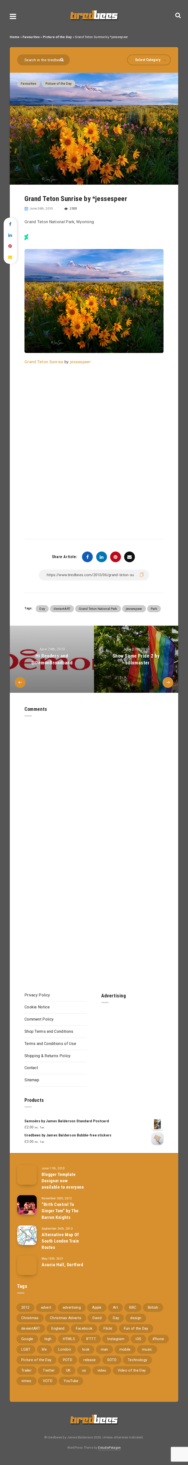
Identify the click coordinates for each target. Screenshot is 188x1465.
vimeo (26, 1381)
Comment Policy (39, 1019)
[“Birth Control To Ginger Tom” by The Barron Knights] (27, 1205)
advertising (72, 1307)
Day (42, 609)
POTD (67, 1360)
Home (14, 37)
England (57, 1328)
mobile (125, 1349)
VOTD (47, 1381)
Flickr (108, 1328)
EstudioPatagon (109, 1447)
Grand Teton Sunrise (43, 361)
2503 (73, 208)
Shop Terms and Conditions (48, 1031)
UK (68, 1370)
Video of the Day (132, 1370)
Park (154, 609)
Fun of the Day (136, 1328)
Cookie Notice (37, 1007)
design (135, 1318)
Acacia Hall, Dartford (62, 1264)
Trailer (26, 1370)
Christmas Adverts (65, 1318)
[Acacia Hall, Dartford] (27, 1265)
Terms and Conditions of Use (50, 1043)
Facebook (84, 1328)
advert (46, 1307)
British (153, 1307)
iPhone (158, 1339)
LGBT (25, 1349)
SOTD (112, 1360)
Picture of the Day (57, 37)
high (48, 1339)
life (44, 1349)
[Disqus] (94, 777)
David (97, 1318)
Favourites (31, 37)
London (64, 1349)
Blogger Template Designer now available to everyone (63, 1181)
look (85, 1349)
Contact (31, 1067)
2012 (25, 1307)
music (147, 1349)
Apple (97, 1307)
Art (115, 1307)
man (104, 1349)
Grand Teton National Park (98, 609)
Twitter (49, 1370)
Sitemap (31, 1080)
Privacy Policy (37, 995)
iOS (138, 1339)
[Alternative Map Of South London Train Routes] (27, 1235)
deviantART (62, 609)
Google (27, 1339)
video (101, 1370)
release (89, 1360)
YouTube (71, 1381)
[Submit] (62, 59)
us (84, 1370)
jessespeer (80, 361)
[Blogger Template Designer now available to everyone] (27, 1175)
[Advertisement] (132, 1043)
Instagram (115, 1339)
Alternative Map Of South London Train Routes (60, 1241)
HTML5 (69, 1339)
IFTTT (91, 1339)
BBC (132, 1307)
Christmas (30, 1318)
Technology (137, 1360)
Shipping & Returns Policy (47, 1056)
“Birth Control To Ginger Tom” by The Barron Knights (60, 1211)
